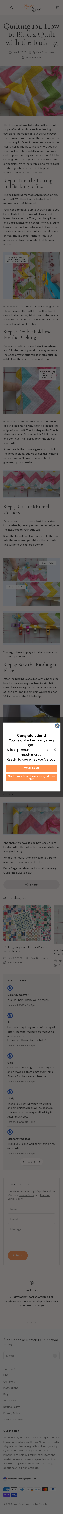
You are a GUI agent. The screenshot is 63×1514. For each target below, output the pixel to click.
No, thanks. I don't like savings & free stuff (31, 777)
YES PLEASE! (31, 768)
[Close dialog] (57, 726)
